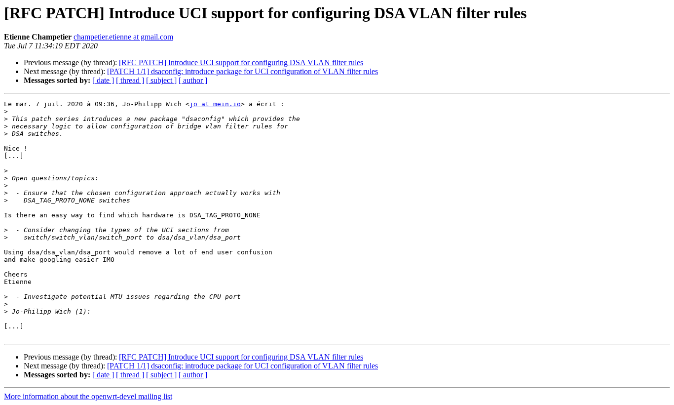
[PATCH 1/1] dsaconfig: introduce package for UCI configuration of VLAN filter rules (242, 71)
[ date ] (103, 80)
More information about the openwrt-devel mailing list (88, 396)
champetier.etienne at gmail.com (123, 37)
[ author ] (193, 80)
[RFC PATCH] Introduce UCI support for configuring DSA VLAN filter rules (241, 62)
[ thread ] (130, 80)
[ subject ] (161, 80)
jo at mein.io (215, 104)
